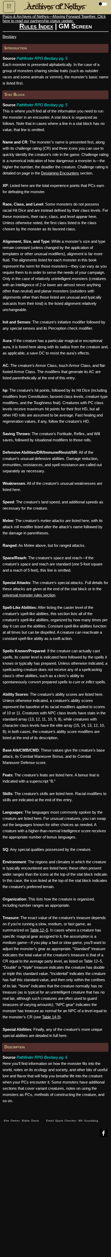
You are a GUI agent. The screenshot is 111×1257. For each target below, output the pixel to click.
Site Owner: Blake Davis (21, 1120)
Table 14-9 (50, 1017)
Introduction (15, 48)
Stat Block (14, 94)
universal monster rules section (29, 595)
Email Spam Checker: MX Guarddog (72, 1120)
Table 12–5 (39, 930)
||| (9, 6)
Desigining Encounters (60, 173)
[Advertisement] (55, 1200)
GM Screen (75, 26)
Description (14, 1047)
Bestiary (10, 36)
